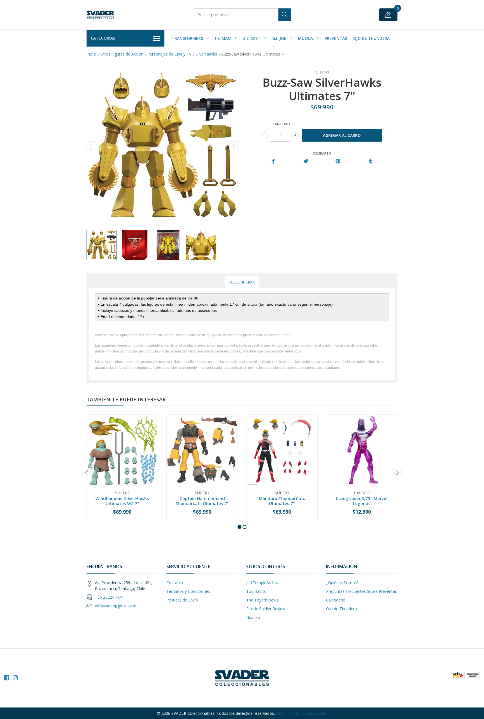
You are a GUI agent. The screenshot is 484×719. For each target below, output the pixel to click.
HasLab (253, 617)
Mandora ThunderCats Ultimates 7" (282, 501)
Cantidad (281, 124)
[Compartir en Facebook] (273, 161)
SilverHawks (206, 54)
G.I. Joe (279, 38)
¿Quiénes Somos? (342, 582)
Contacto (174, 582)
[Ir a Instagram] (15, 678)
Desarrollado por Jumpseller (301, 713)
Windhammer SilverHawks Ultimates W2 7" (122, 501)
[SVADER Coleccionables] (101, 15)
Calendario (335, 600)
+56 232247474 (109, 597)
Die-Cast (251, 38)
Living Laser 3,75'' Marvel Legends (361, 501)
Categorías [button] (103, 38)
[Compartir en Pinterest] (338, 161)
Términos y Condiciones (188, 591)
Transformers (187, 38)
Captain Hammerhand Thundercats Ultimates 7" (202, 501)
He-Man (223, 38)
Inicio (91, 54)
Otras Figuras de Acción (121, 54)
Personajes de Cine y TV (169, 54)
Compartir (322, 153)
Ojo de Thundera (371, 38)
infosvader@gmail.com (115, 606)
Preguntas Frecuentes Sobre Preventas (361, 591)
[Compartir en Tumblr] (370, 161)
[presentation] (91, 145)
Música (305, 38)
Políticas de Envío (182, 600)
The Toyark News (262, 600)
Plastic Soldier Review (265, 608)
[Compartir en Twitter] (305, 161)
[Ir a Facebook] (6, 678)
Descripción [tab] (242, 282)
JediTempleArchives (263, 582)
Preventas (336, 38)
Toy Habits (256, 591)
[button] (239, 527)
